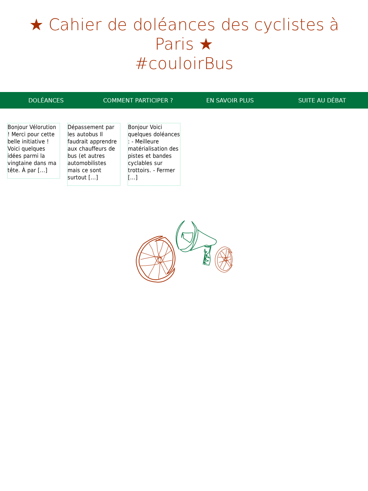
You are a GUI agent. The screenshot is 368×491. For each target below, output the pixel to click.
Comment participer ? (138, 100)
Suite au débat (322, 100)
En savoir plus (230, 100)
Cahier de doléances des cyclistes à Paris (194, 33)
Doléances (46, 100)
